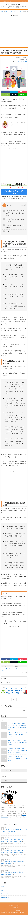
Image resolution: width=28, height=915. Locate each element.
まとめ (7, 231)
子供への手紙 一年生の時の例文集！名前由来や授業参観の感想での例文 (14, 52)
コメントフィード (5, 893)
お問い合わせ (16, 905)
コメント (25, 672)
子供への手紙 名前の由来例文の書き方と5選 (15, 220)
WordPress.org (5, 897)
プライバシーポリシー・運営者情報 (10, 907)
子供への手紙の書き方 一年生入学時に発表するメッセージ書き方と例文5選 (15, 213)
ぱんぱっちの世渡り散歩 (14, 4)
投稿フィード (4, 890)
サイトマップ (22, 907)
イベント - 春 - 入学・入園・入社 (20, 61)
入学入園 (17, 668)
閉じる (23, 205)
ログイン (3, 886)
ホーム (14, 699)
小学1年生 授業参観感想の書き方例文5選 (15, 226)
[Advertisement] (14, 31)
